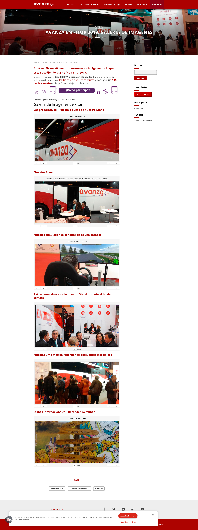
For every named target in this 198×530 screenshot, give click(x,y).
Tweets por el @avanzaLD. (143, 121)
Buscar (141, 78)
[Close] (153, 515)
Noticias (71, 4)
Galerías (128, 4)
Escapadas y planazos (89, 4)
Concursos (142, 4)
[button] (8, 519)
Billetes (156, 4)
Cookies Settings (128, 522)
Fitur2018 (99, 488)
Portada (37, 63)
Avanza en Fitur (57, 488)
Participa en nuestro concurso (76, 80)
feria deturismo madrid (79, 488)
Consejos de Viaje (112, 4)
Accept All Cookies (128, 516)
